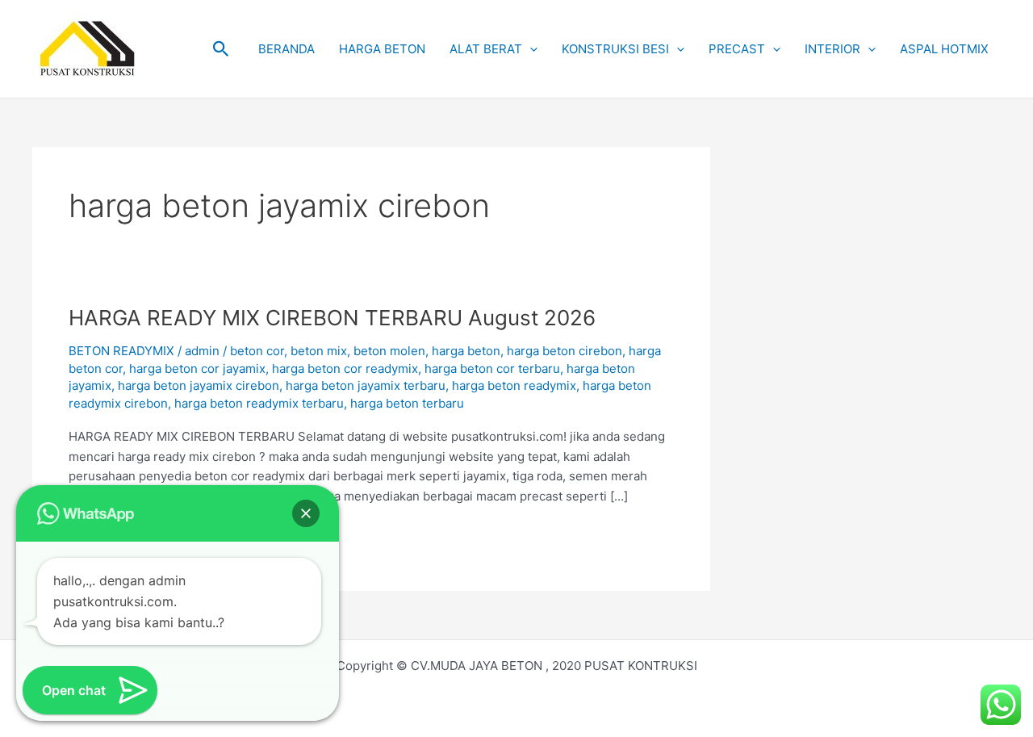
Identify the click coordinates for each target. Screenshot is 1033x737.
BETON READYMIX (121, 350)
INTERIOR (832, 49)
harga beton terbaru (407, 403)
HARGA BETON (382, 49)
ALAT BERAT (486, 49)
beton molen (389, 350)
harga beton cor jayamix (197, 368)
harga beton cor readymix (345, 368)
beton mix (319, 350)
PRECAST (737, 49)
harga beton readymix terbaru (259, 403)
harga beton (466, 350)
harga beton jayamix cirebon (198, 385)
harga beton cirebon (564, 350)
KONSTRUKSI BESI (615, 49)
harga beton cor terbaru (492, 368)
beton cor (257, 350)
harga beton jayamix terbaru (365, 385)
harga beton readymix (514, 385)
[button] (221, 49)
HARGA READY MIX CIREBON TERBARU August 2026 (332, 317)
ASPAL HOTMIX (944, 49)
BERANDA (286, 49)
